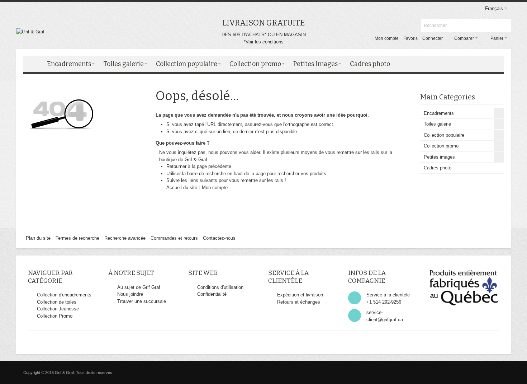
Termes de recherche (77, 238)
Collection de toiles (56, 302)
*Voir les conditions (264, 42)
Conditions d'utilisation (220, 287)
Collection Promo (54, 316)
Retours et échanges (298, 302)
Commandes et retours (174, 238)
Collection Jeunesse (58, 309)
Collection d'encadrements (64, 295)
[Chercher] (504, 25)
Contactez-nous (219, 238)
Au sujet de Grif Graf (138, 287)
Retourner (176, 166)
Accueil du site (181, 187)
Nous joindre (130, 294)
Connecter (432, 38)
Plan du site (38, 238)
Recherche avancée (125, 238)
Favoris (410, 38)
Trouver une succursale (141, 301)
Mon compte (387, 38)
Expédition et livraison (300, 295)
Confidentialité (212, 294)
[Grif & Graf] (30, 32)
